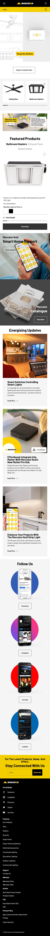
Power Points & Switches (12, 844)
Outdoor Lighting (9, 861)
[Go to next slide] (44, 83)
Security (6, 835)
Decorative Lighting (10, 856)
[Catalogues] (25, 302)
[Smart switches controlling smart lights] (25, 356)
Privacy (5, 918)
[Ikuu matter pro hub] (25, 122)
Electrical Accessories (11, 848)
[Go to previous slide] (39, 83)
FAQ (4, 907)
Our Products (7, 822)
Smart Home (7, 839)
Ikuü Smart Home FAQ (10, 903)
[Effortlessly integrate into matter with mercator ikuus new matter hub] (25, 431)
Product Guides (8, 896)
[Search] (44, 9)
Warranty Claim (8, 885)
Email (11, 772)
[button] (5, 3)
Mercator (10, 932)
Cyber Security (8, 922)
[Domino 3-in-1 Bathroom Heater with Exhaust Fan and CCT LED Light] (25, 174)
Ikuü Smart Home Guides (12, 892)
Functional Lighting (10, 852)
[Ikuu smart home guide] (25, 256)
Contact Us (7, 874)
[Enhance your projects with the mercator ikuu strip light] (25, 508)
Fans (4, 827)
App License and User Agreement (15, 915)
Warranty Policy (8, 881)
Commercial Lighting (10, 865)
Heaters (5, 831)
